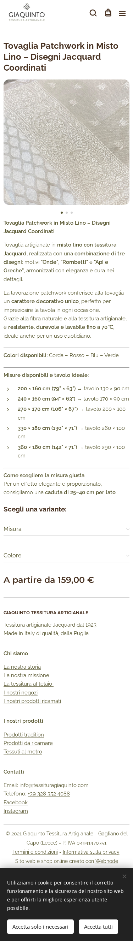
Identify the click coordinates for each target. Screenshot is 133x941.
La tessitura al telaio (29, 684)
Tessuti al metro (23, 751)
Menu (122, 13)
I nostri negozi (21, 693)
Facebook (16, 802)
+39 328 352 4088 (49, 794)
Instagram (16, 811)
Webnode (106, 861)
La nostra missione (26, 675)
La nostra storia (22, 667)
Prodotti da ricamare (28, 743)
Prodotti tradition (24, 735)
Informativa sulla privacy (91, 852)
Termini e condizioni (35, 852)
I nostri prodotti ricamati (32, 701)
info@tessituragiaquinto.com (54, 785)
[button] (93, 13)
